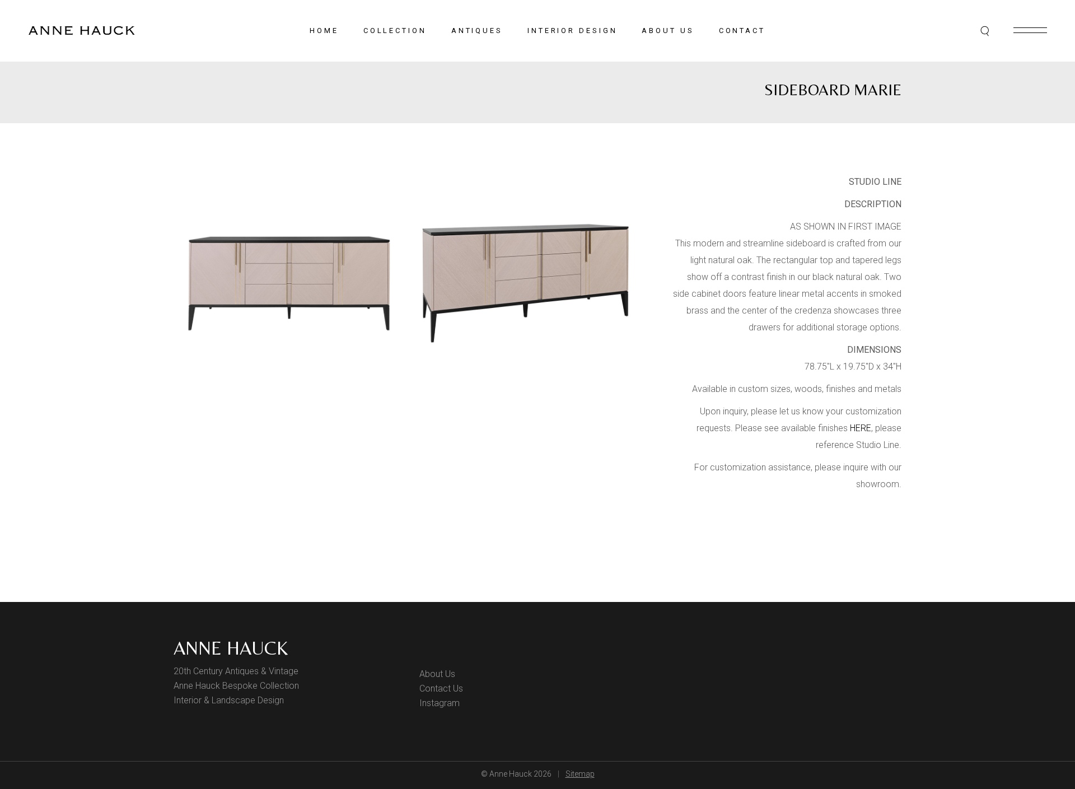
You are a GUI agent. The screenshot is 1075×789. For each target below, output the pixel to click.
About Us (437, 674)
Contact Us (441, 688)
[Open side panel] (1030, 30)
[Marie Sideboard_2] (525, 283)
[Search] (985, 30)
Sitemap (580, 773)
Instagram (439, 703)
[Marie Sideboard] (289, 283)
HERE (860, 428)
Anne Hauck (231, 648)
